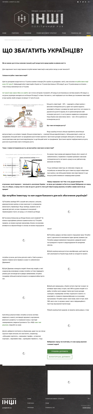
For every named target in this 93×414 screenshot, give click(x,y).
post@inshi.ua (7, 407)
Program (27, 33)
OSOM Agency (87, 407)
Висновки (14, 40)
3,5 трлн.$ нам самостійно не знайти (15, 93)
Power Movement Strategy (47, 33)
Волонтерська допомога (59, 357)
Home (4, 33)
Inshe (89, 33)
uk (89, 4)
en (89, 5)
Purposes (15, 33)
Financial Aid (76, 33)
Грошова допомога (59, 351)
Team (64, 33)
